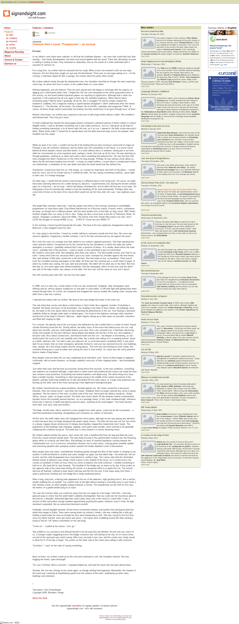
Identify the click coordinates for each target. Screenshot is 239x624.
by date (9, 35)
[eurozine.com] (223, 75)
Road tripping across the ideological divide (161, 61)
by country (11, 48)
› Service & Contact (12, 59)
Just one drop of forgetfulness (155, 158)
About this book (40, 598)
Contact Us (127, 616)
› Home (6, 28)
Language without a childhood (155, 91)
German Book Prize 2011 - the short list (159, 183)
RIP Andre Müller (149, 407)
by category (11, 38)
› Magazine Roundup (13, 52)
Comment (51, 33)
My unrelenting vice (150, 271)
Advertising (117, 616)
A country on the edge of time (155, 435)
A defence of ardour (221, 81)
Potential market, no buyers (154, 296)
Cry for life (146, 349)
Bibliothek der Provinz (189, 428)
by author (10, 44)
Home (102, 616)
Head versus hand (149, 319)
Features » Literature (43, 28)
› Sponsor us (9, 63)
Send (37, 35)
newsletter (76, 605)
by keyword (11, 41)
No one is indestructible (152, 31)
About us (108, 616)
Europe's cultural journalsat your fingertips (222, 108)
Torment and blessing (151, 215)
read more (145, 56)
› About (7, 56)
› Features (8, 32)
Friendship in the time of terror (155, 126)
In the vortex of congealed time (155, 243)
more (225, 64)
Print (37, 33)
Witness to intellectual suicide (155, 377)
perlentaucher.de (36, 2)
